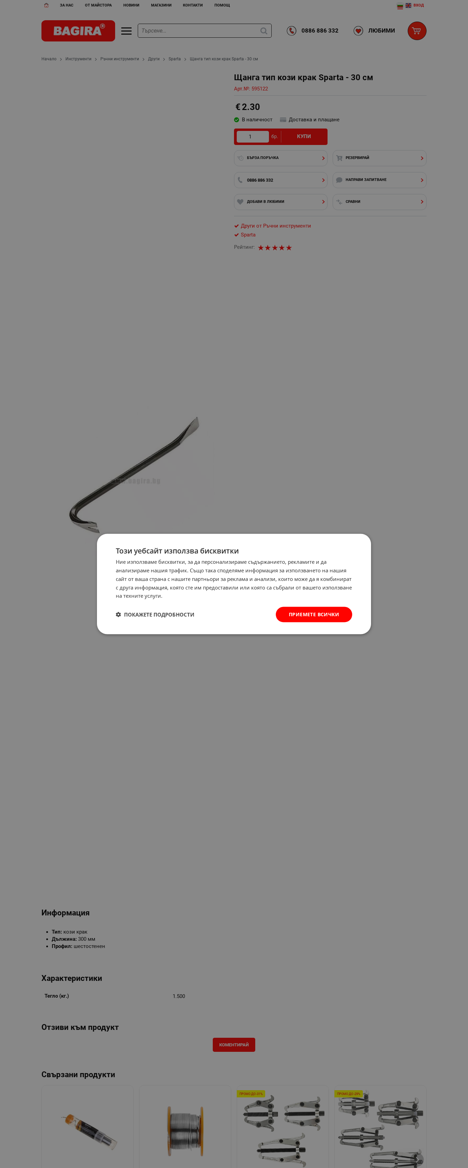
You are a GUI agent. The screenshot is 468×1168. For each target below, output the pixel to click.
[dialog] (234, 584)
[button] (155, 614)
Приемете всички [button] (314, 614)
